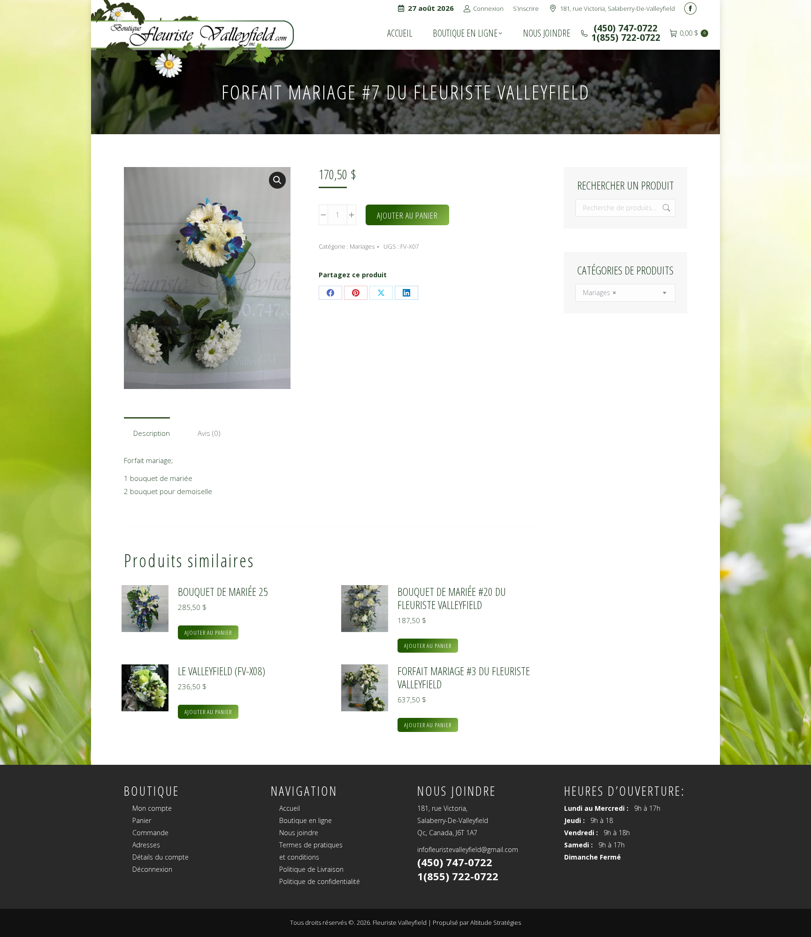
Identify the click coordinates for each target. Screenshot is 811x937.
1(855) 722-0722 (625, 37)
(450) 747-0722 (624, 28)
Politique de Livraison (311, 869)
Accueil (289, 808)
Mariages (362, 246)
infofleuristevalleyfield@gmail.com (467, 849)
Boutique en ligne (305, 820)
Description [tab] (151, 433)
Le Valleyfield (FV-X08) (221, 671)
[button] (277, 180)
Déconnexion (152, 869)
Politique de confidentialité (319, 881)
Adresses (146, 844)
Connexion (488, 8)
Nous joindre (298, 832)
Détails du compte (160, 857)
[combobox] (625, 293)
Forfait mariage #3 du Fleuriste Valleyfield (464, 677)
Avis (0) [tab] (209, 433)
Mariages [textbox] (599, 292)
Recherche (665, 208)
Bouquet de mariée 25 (223, 591)
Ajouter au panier (407, 215)
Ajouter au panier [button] (208, 632)
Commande (150, 832)
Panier (141, 820)
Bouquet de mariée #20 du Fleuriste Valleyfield (452, 598)
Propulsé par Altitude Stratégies (477, 922)
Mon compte (152, 808)
